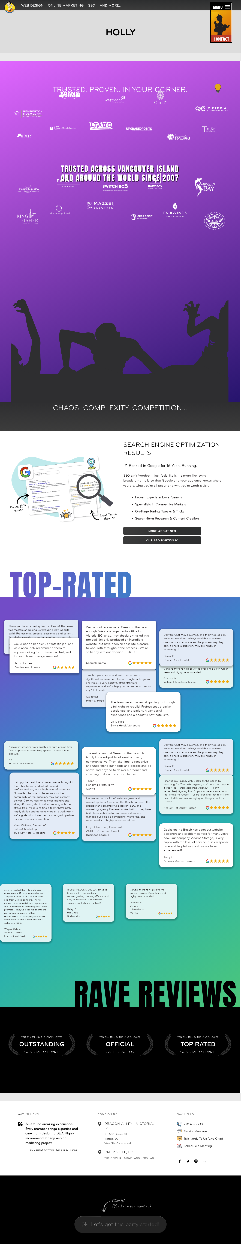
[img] (9, 7)
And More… (111, 5)
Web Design (32, 5)
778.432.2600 (194, 1124)
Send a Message (195, 1131)
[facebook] (180, 1161)
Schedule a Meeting (198, 1146)
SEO (91, 5)
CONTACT (221, 39)
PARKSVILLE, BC (118, 1152)
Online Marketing (66, 5)
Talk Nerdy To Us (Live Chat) (203, 1139)
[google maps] (188, 1161)
